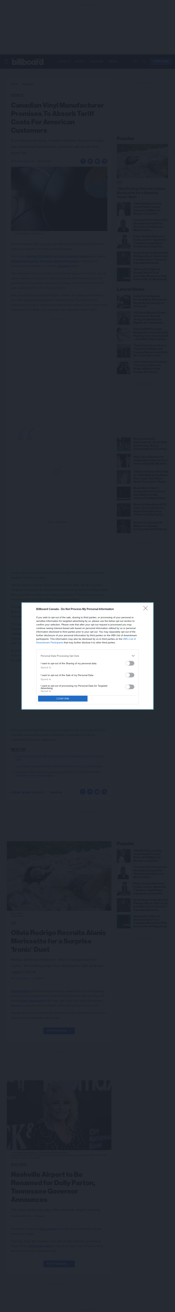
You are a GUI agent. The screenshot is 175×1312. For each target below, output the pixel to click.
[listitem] (87, 656)
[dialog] (87, 656)
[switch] (129, 663)
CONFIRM (63, 698)
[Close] (146, 609)
